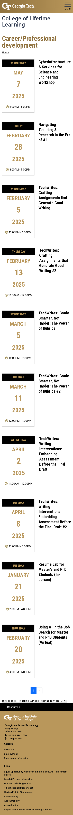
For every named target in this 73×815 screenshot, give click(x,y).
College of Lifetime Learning (26, 21)
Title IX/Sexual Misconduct (18, 787)
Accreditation (11, 805)
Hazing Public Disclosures (18, 792)
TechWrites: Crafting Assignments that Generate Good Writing (53, 197)
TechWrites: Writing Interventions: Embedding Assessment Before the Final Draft (52, 454)
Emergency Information (16, 758)
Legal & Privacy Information (18, 779)
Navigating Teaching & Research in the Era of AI (54, 132)
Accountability (12, 800)
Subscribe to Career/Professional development (35, 701)
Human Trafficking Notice (17, 783)
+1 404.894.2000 (17, 735)
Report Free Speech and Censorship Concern (28, 809)
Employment (10, 753)
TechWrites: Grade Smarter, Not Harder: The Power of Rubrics (54, 321)
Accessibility (11, 796)
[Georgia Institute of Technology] (18, 4)
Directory (9, 749)
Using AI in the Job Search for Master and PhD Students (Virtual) (54, 635)
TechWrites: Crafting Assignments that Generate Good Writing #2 (53, 260)
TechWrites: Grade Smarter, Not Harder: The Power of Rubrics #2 (54, 384)
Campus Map (15, 738)
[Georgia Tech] (20, 717)
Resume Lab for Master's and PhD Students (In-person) (53, 572)
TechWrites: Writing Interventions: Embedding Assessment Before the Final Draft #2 (55, 514)
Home (5, 52)
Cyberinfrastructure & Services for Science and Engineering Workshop (55, 72)
